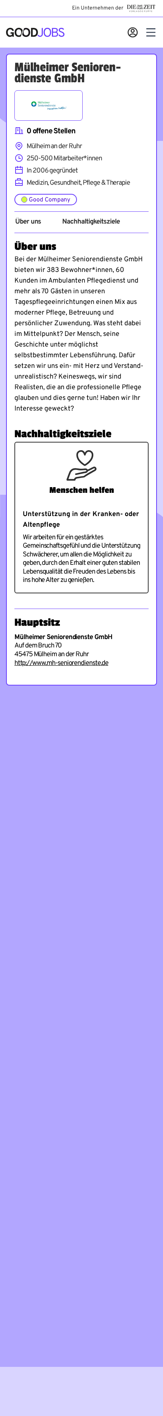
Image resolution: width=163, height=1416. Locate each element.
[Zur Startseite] (35, 32)
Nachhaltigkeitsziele (90, 222)
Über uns (28, 222)
